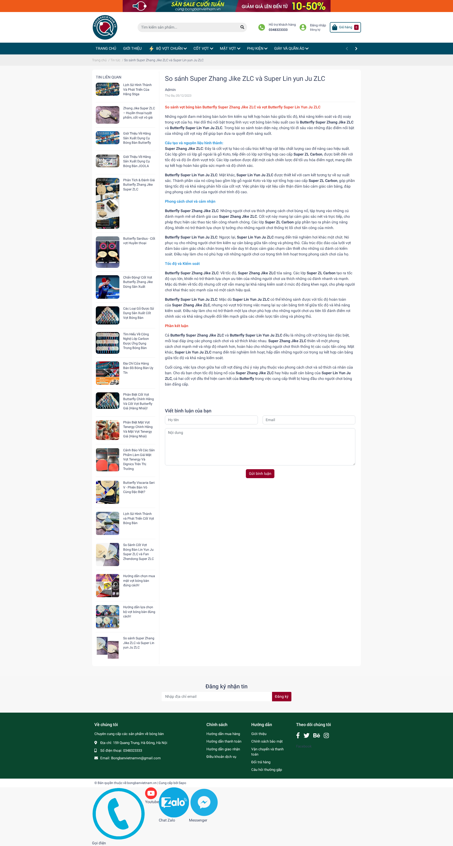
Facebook (304, 746)
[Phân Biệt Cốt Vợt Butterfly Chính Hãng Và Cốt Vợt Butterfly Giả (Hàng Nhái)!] (107, 400)
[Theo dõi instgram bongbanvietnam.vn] (326, 735)
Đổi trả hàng (260, 762)
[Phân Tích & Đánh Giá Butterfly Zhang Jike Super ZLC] (107, 203)
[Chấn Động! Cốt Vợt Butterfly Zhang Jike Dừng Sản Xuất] (107, 287)
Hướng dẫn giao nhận (223, 749)
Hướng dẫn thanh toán (223, 741)
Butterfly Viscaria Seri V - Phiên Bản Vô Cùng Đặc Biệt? (139, 487)
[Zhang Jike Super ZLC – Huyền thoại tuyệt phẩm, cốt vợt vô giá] (107, 115)
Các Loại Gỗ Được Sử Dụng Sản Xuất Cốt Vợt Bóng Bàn (138, 313)
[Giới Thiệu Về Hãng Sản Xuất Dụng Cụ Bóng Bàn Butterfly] (107, 137)
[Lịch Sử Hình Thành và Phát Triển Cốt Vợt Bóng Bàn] (107, 523)
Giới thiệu (258, 734)
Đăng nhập (318, 25)
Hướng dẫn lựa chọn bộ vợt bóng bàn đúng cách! (139, 611)
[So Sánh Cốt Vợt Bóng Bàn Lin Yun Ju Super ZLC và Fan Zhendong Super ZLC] (107, 554)
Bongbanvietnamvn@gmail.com (136, 758)
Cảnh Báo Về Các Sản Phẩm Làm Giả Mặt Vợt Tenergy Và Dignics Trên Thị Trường (139, 459)
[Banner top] (227, 6)
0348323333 (278, 30)
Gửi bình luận (260, 473)
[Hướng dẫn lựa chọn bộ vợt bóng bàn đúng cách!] (107, 616)
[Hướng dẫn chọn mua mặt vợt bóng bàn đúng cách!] (107, 585)
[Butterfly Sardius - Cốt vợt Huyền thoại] (107, 252)
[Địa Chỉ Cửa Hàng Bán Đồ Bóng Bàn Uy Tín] (107, 373)
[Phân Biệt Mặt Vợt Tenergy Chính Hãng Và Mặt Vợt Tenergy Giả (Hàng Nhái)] (107, 430)
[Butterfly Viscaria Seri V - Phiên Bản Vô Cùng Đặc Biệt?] (107, 492)
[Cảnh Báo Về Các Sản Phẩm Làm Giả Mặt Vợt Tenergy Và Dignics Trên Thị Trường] (107, 460)
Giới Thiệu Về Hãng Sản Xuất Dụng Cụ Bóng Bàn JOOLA (137, 161)
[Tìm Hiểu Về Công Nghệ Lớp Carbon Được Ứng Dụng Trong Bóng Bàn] (107, 343)
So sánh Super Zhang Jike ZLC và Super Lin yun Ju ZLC (138, 642)
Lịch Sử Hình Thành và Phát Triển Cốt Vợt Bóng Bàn (138, 518)
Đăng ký (315, 29)
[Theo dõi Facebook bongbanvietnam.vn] (298, 735)
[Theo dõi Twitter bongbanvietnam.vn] (307, 735)
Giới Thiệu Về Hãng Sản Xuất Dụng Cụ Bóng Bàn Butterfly (137, 137)
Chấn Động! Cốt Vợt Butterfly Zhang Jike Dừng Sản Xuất (138, 281)
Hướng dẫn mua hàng (223, 734)
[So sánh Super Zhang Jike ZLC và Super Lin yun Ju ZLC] (107, 648)
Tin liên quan (108, 77)
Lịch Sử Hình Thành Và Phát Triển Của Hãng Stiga (137, 89)
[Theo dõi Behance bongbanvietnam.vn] (316, 735)
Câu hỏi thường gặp (266, 770)
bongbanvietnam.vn (142, 783)
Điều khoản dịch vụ (221, 757)
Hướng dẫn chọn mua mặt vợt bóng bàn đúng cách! (139, 580)
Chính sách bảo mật (267, 741)
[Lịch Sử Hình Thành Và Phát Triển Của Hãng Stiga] (107, 89)
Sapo (182, 783)
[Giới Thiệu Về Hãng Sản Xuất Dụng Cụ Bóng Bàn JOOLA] (107, 161)
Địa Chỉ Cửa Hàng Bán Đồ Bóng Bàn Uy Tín (138, 367)
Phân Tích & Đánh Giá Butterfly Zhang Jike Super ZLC (139, 184)
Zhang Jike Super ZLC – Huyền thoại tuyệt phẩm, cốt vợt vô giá (139, 112)
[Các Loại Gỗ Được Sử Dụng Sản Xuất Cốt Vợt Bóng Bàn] (107, 315)
